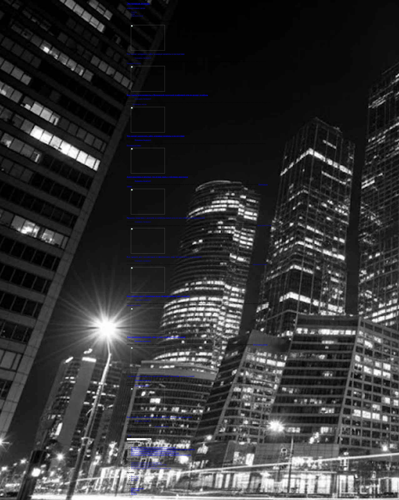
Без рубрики (135, 490)
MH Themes (159, 497)
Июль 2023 (135, 476)
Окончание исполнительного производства (146, 463)
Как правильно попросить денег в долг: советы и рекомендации (156, 337)
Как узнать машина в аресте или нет (144, 466)
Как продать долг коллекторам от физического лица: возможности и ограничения (164, 257)
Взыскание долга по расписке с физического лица (148, 465)
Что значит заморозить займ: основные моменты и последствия (155, 54)
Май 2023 (134, 480)
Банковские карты (137, 488)
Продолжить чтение (134, 63)
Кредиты (134, 494)
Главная (134, 12)
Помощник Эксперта (142, 58)
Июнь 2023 (135, 478)
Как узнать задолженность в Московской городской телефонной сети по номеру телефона (167, 95)
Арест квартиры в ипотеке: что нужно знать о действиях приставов (157, 177)
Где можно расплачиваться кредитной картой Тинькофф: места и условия (160, 376)
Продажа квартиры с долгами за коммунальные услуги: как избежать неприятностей (166, 218)
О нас (133, 14)
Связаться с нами (137, 16)
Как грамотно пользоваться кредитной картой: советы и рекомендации (159, 417)
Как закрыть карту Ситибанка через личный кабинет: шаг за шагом (158, 296)
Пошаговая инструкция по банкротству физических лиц (151, 468)
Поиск (129, 437)
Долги (133, 492)
